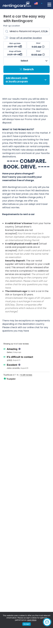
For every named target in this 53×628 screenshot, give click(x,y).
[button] (39, 3)
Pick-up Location (11, 25)
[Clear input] (46, 31)
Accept (26, 624)
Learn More (31, 620)
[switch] (5, 37)
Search (28, 69)
